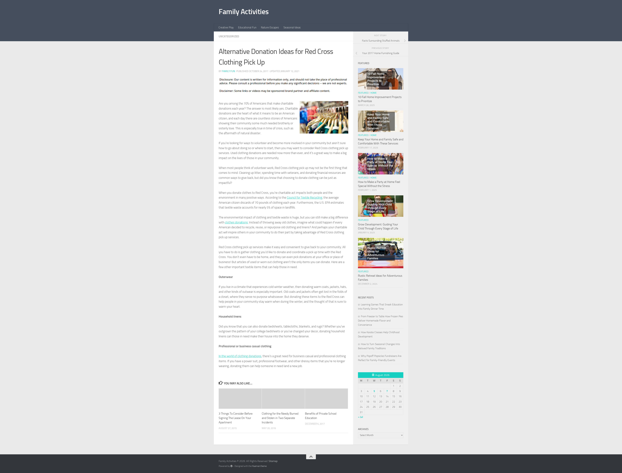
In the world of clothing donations (240, 356)
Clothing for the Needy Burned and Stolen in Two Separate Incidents (280, 418)
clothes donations (236, 222)
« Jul (360, 416)
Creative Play (226, 27)
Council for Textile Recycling (304, 197)
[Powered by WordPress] (231, 466)
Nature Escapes (270, 27)
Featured (363, 93)
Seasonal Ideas (292, 27)
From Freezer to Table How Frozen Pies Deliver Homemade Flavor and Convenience (380, 320)
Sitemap (273, 461)
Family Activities (244, 11)
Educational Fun (247, 27)
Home (373, 93)
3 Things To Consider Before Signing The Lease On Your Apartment (236, 418)
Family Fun (228, 71)
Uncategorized (229, 36)
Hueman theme (259, 466)
